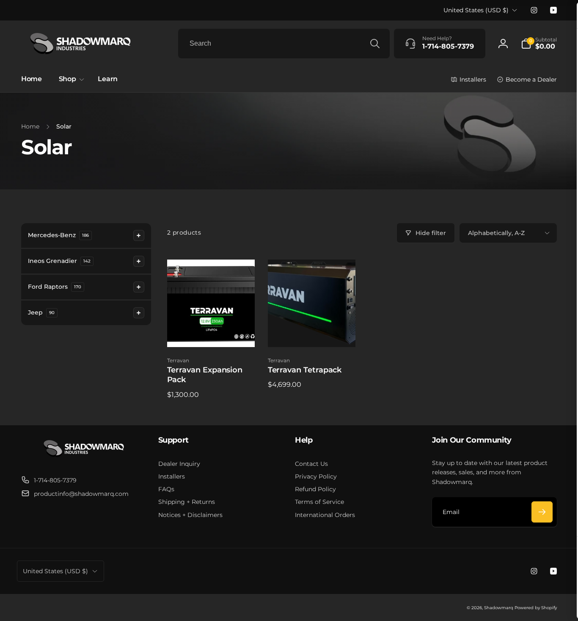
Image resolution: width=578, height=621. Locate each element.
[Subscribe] (542, 512)
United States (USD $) (476, 10)
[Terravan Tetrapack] (312, 331)
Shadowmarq (498, 607)
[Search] (374, 43)
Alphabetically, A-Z (496, 233)
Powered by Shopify (536, 607)
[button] (539, 43)
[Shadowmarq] (83, 459)
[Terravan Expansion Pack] (211, 331)
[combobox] (284, 43)
